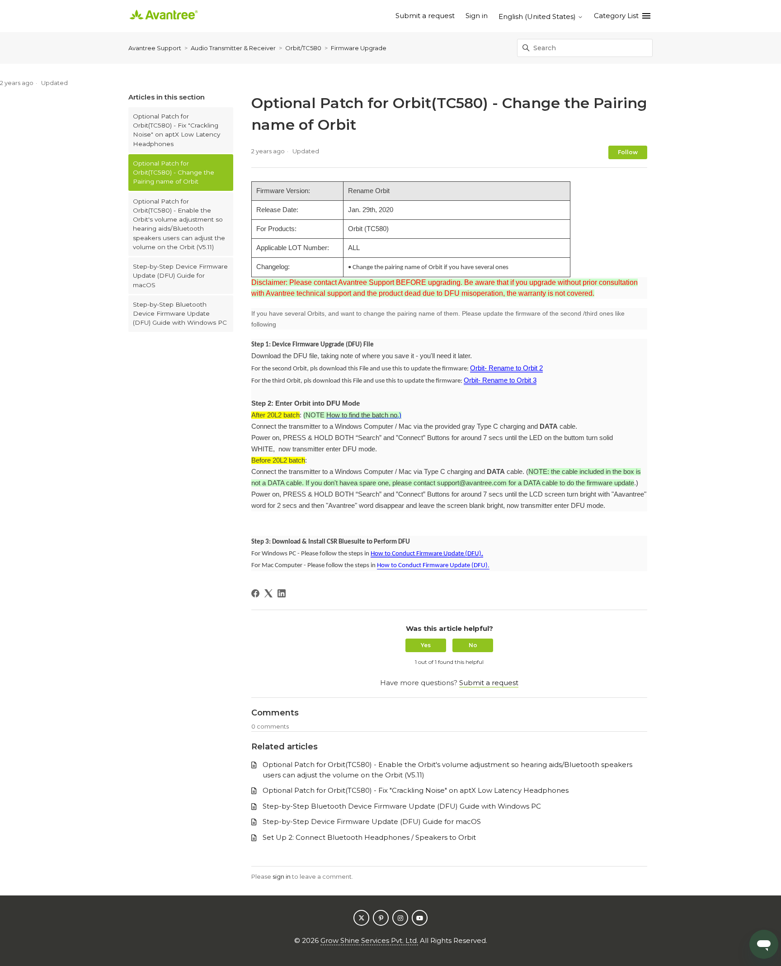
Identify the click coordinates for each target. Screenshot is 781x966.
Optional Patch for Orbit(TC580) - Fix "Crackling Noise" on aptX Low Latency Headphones (176, 130)
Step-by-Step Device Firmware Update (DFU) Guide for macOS (180, 276)
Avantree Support (154, 48)
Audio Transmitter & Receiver (233, 48)
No (473, 645)
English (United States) (538, 16)
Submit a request (425, 15)
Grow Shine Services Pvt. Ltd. (369, 940)
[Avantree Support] (163, 16)
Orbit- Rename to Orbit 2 (506, 368)
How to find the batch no (361, 415)
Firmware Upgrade (358, 48)
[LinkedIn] (282, 593)
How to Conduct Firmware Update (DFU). (427, 553)
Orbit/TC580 (303, 48)
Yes (426, 645)
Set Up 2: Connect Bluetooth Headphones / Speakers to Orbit (369, 837)
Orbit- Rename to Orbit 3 (500, 380)
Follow (628, 152)
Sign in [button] (477, 15)
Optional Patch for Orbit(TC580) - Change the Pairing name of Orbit (173, 172)
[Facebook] (255, 593)
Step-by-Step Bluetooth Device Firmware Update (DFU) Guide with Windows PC (180, 314)
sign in (282, 876)
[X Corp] (268, 593)
